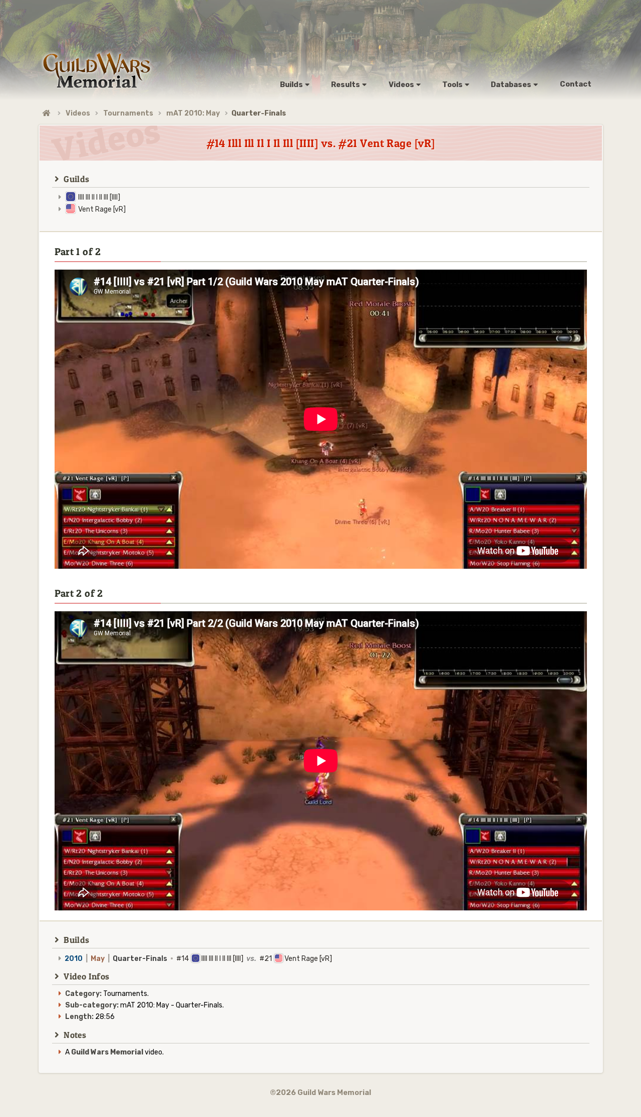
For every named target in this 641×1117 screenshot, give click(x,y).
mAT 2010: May (193, 113)
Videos (78, 113)
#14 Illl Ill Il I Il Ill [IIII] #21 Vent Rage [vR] (198, 958)
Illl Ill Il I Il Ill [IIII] (99, 197)
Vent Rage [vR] (102, 209)
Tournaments (128, 113)
